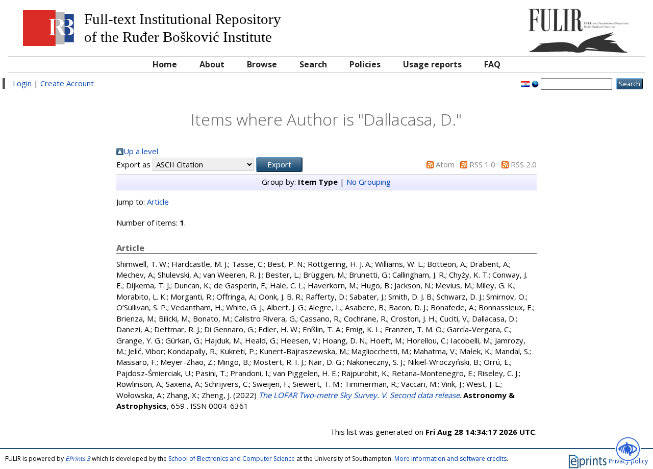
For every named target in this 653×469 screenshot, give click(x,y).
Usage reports (432, 64)
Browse (262, 64)
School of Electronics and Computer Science (231, 458)
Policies (365, 64)
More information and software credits (450, 458)
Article (158, 201)
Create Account (67, 83)
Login (22, 83)
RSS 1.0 (482, 164)
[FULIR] (560, 27)
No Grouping (368, 182)
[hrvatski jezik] (525, 83)
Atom (445, 164)
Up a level (140, 151)
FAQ (492, 64)
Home (165, 64)
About (211, 64)
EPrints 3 (77, 458)
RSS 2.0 (524, 164)
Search (313, 64)
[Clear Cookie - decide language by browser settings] (535, 83)
